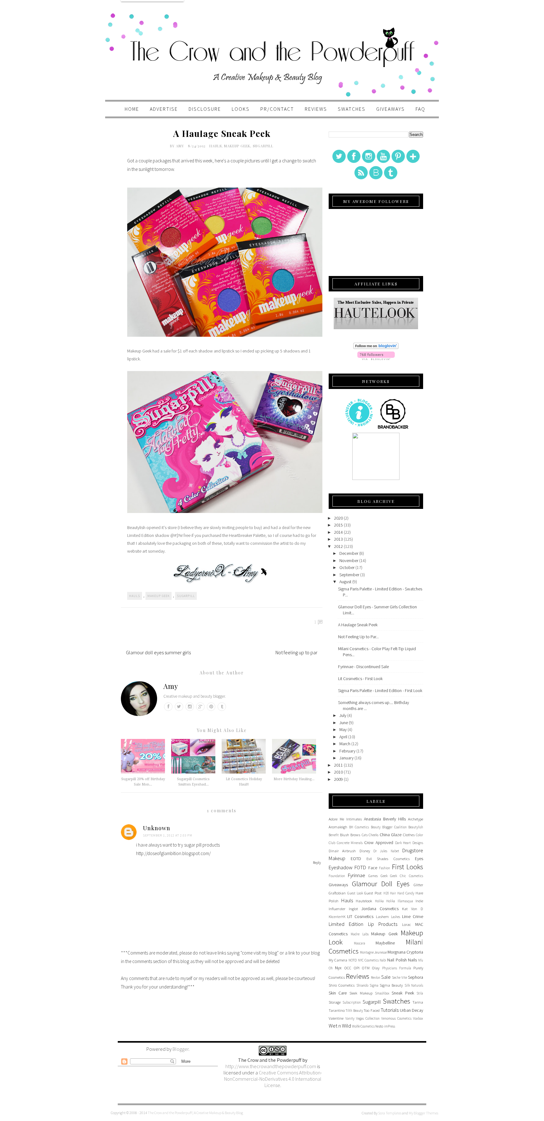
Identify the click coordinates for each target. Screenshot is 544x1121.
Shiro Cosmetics (341, 985)
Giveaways (390, 109)
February (347, 751)
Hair (393, 893)
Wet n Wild (340, 1025)
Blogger (181, 1049)
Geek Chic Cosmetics (406, 876)
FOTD (360, 867)
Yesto (379, 1026)
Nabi (383, 960)
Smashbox (382, 993)
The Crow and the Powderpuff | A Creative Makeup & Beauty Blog (195, 1112)
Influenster (337, 908)
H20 (386, 893)
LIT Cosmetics (360, 916)
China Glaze (391, 834)
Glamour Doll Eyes (381, 883)
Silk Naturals (414, 985)
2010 (338, 772)
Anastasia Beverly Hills (385, 819)
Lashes (395, 917)
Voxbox (418, 1018)
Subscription (352, 1002)
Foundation (337, 876)
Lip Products (382, 924)
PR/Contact (277, 109)
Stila (419, 993)
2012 (338, 546)
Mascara (359, 943)
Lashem (382, 916)
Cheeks (373, 835)
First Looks (407, 866)
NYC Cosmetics (368, 960)
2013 (338, 539)
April (343, 737)
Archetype (415, 819)
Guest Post (373, 893)
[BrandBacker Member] (393, 428)
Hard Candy (405, 893)
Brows (355, 834)
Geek (384, 876)
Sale (386, 976)
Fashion (384, 868)
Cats (365, 835)
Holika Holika (385, 901)
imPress (389, 1026)
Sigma (374, 985)
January (346, 758)
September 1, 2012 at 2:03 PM (167, 835)
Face (372, 867)
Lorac (406, 924)
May (343, 729)
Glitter (418, 884)
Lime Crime (412, 916)
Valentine (336, 1018)
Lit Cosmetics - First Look (360, 678)
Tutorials (390, 1009)
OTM (366, 968)
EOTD (356, 858)
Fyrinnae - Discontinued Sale (363, 666)
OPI (357, 968)
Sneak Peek (403, 993)
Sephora (415, 977)
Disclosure (205, 109)
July (342, 715)
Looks (241, 109)
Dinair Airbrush (342, 850)
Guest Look (355, 893)
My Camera (338, 960)
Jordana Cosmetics (380, 908)
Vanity (349, 1018)
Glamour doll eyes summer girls (158, 652)
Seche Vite (399, 977)
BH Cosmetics (359, 827)
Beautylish (415, 827)
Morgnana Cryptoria (405, 952)
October (346, 567)
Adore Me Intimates (345, 819)
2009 (338, 779)
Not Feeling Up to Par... (358, 636)
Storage (335, 1002)
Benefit (334, 835)
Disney (365, 850)
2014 (338, 532)
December (348, 553)
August (345, 581)
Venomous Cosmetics (396, 1018)
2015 (338, 525)
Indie (419, 900)
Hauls (215, 146)
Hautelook (364, 900)
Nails (412, 960)
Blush (344, 834)
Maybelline (385, 943)
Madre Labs (360, 934)
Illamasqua (405, 901)
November (348, 560)
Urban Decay (411, 1010)
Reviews (316, 109)
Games (373, 876)
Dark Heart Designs (409, 843)
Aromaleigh (338, 827)
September (349, 574)
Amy (180, 146)
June (343, 722)
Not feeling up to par (296, 652)
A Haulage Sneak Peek (357, 625)
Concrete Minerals (350, 843)
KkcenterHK (337, 917)
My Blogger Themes (423, 1113)
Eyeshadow (341, 867)
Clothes (409, 834)
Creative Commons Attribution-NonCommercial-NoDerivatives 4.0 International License (273, 1078)
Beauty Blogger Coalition (389, 827)
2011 (338, 765)
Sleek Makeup (360, 993)
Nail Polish (396, 960)
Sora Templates (389, 1113)
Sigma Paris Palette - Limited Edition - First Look (380, 690)
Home (132, 109)
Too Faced (371, 1010)
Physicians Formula (396, 968)
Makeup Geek (237, 146)
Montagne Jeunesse (373, 952)
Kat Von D (412, 908)
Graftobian (337, 893)
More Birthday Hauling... (294, 779)
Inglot (353, 908)
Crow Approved (378, 842)
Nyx (338, 968)
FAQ (420, 109)
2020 (338, 518)
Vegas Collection (368, 1018)
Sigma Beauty (391, 985)
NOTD (352, 960)
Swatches (352, 109)
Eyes (419, 858)
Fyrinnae (356, 875)
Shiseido (362, 985)
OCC (347, 968)
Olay (375, 968)
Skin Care (338, 993)
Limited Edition (346, 924)
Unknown (156, 828)
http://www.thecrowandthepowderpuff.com (270, 1066)
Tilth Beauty (354, 1010)
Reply (317, 862)
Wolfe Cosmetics (363, 1026)
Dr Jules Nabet (386, 851)
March (344, 743)
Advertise (164, 109)
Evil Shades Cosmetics (388, 858)
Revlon (375, 977)
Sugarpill (263, 146)
